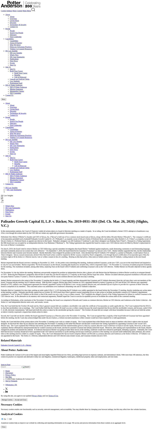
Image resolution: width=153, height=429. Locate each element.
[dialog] (76, 398)
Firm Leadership (16, 37)
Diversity (13, 23)
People (7, 29)
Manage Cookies (7, 400)
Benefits (17, 75)
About (7, 15)
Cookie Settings (6, 11)
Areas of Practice (16, 43)
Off (10, 419)
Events (12, 63)
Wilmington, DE (11, 385)
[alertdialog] (76, 415)
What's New (14, 55)
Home (7, 371)
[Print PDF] (2, 199)
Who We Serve (15, 45)
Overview (13, 19)
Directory (13, 35)
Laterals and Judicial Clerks (19, 79)
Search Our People (16, 33)
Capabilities (9, 39)
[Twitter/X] (6, 389)
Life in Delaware (20, 77)
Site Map (8, 377)
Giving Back (14, 21)
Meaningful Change (17, 91)
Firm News (14, 61)
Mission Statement (16, 89)
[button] (2, 202)
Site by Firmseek (11, 381)
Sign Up (13, 65)
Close (3, 427)
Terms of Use (53, 396)
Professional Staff (16, 83)
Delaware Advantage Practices (20, 47)
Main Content (17, 11)
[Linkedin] (6, 392)
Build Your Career (16, 71)
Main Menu (27, 11)
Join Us (8, 67)
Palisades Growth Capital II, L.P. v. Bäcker (16, 345)
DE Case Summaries (17, 57)
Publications (14, 59)
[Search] (33, 11)
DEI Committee (15, 93)
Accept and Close (20, 400)
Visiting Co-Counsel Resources (21, 49)
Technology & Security (18, 25)
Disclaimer (9, 373)
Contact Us (14, 27)
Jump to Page (5, 365)
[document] (76, 415)
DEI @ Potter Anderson (13, 85)
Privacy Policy (10, 375)
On (5, 419)
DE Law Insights (11, 51)
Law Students (15, 81)
